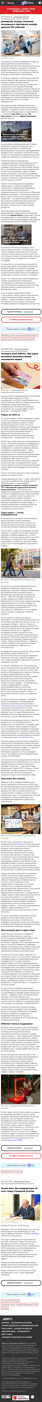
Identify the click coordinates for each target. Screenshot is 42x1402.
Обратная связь (8, 1331)
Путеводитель (23, 1331)
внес (29, 1271)
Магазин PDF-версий (23, 1328)
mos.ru (20, 475)
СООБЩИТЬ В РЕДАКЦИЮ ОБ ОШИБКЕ (17, 1337)
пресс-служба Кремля (9, 1222)
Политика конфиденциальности (14, 1391)
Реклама (5, 1323)
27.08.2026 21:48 (6, 1181)
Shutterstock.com (7, 58)
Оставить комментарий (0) (21, 320)
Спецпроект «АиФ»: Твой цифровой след (21, 10)
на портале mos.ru (26, 737)
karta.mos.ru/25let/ (15, 1140)
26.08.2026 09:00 (7, 349)
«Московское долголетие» (12, 706)
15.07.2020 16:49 (6, 17)
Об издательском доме (21, 1323)
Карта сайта (7, 1334)
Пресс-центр (7, 1328)
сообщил (35, 1234)
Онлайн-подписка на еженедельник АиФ (20, 1325)
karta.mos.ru (19, 844)
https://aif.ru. (29, 1387)
